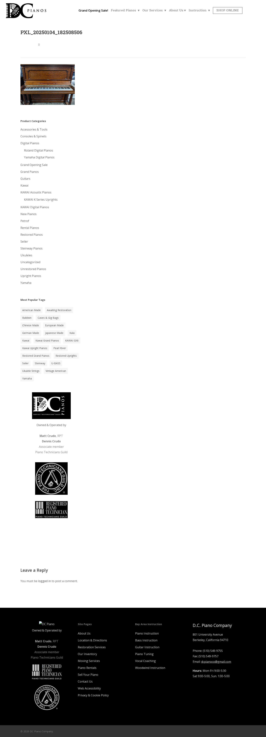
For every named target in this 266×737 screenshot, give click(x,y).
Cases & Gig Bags (48, 317)
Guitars (25, 179)
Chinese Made (30, 325)
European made (54, 325)
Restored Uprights (66, 355)
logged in (44, 581)
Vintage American (56, 371)
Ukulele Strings (30, 371)
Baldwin (26, 317)
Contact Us (85, 681)
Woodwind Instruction (150, 668)
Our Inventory (87, 654)
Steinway (40, 363)
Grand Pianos (29, 172)
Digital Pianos (29, 143)
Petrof (24, 221)
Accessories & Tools (33, 129)
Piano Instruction (147, 633)
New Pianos (28, 214)
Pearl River (59, 348)
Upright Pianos (30, 276)
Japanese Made (54, 333)
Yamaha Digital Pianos (39, 157)
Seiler (24, 241)
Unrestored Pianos (33, 269)
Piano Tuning (144, 654)
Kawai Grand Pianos (47, 340)
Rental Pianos (29, 228)
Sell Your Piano (88, 675)
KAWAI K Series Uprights (41, 200)
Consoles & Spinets (33, 136)
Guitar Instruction (147, 647)
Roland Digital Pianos (38, 150)
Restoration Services (92, 647)
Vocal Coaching (145, 661)
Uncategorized (30, 262)
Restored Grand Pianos (35, 355)
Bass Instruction (146, 640)
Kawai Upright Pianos (34, 348)
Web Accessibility (89, 688)
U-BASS (55, 363)
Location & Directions (92, 640)
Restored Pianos (31, 235)
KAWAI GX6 (72, 340)
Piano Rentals (87, 668)
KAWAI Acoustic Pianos (35, 192)
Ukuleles (26, 255)
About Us (84, 633)
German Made (30, 333)
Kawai (24, 185)
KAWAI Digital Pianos (34, 207)
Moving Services (89, 661)
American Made (31, 310)
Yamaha (25, 283)
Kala (72, 333)
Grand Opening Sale (34, 165)
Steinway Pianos (31, 248)
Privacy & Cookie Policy (93, 695)
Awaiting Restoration (59, 310)
